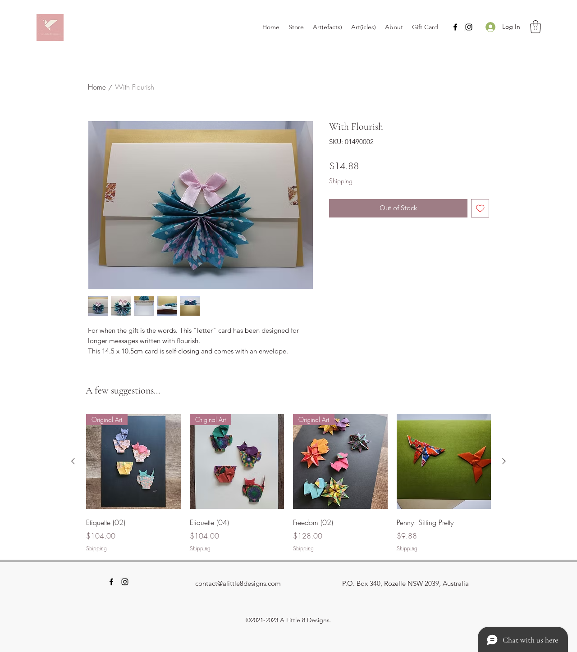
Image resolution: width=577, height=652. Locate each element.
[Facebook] (455, 27)
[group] (288, 483)
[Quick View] (444, 461)
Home (97, 87)
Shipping (341, 181)
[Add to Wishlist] (480, 208)
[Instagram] (468, 27)
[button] (535, 26)
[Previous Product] (73, 461)
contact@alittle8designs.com (238, 583)
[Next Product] (504, 461)
